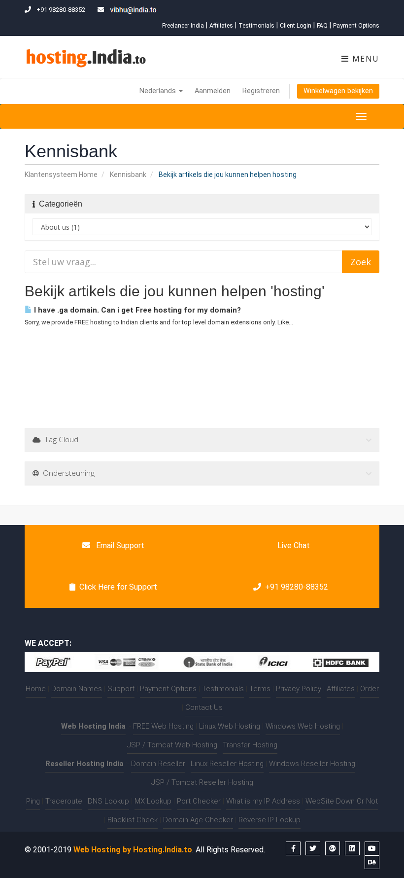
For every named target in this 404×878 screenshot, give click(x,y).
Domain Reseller (158, 763)
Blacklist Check (132, 819)
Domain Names (76, 688)
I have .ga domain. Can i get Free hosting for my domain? (136, 310)
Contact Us (204, 707)
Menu (364, 58)
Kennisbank (128, 174)
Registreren (261, 91)
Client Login (295, 25)
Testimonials (256, 25)
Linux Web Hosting (229, 726)
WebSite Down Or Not (341, 801)
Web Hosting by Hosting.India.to (132, 849)
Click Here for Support (118, 587)
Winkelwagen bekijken (338, 91)
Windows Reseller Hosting (312, 763)
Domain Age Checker (198, 819)
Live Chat (292, 545)
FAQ (322, 25)
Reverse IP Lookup (269, 819)
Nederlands (158, 91)
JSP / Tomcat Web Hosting (172, 744)
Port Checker (199, 801)
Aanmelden (213, 91)
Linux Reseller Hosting (227, 763)
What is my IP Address (263, 801)
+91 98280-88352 (296, 587)
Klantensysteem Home (61, 174)
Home (36, 688)
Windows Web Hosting (303, 726)
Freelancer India (183, 25)
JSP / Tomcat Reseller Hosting (202, 782)
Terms (259, 688)
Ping (33, 801)
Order (369, 688)
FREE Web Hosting (163, 726)
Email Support (119, 545)
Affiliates (221, 25)
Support (121, 688)
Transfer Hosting (250, 744)
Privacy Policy (298, 688)
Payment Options (356, 25)
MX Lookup (153, 801)
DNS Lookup (108, 801)
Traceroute (63, 801)
